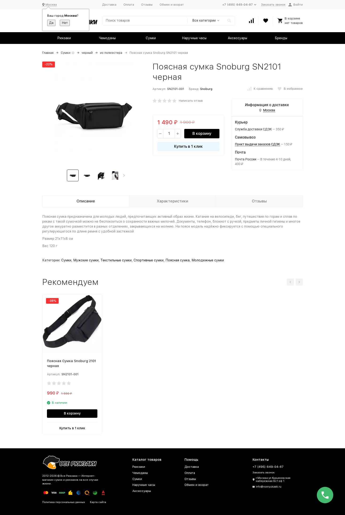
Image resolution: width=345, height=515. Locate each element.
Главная (48, 52)
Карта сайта (98, 502)
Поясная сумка (177, 260)
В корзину (201, 133)
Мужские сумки (86, 260)
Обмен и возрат (172, 4)
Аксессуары (237, 38)
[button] (124, 175)
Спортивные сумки (149, 260)
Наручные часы (194, 38)
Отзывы (147, 4)
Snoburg (206, 89)
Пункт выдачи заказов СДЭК (257, 144)
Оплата (128, 4)
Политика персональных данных (63, 502)
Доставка (109, 4)
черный (87, 52)
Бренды (281, 38)
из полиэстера (111, 52)
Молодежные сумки (208, 260)
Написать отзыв (191, 100)
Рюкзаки (64, 38)
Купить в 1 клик (188, 146)
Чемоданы (107, 38)
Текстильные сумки (116, 260)
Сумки (151, 38)
